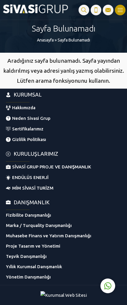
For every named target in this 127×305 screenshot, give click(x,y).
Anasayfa (45, 40)
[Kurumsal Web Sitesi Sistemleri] (63, 295)
